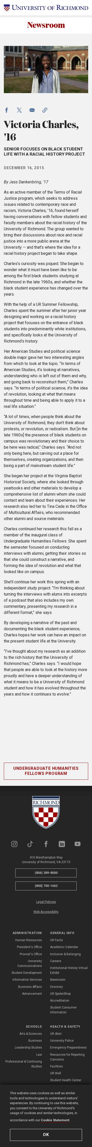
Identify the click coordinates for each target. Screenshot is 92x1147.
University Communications (29, 963)
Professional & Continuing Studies (23, 1064)
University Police (62, 1040)
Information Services (27, 979)
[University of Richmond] (46, 7)
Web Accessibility (46, 912)
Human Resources (28, 940)
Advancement (32, 993)
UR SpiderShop (60, 993)
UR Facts (56, 940)
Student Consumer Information (63, 1010)
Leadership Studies (28, 1047)
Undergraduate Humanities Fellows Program (45, 771)
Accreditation (59, 1000)
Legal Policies (46, 902)
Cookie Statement (55, 1120)
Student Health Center (65, 1080)
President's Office (29, 947)
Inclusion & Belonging (65, 954)
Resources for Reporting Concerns (67, 1057)
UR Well (55, 1073)
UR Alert (56, 1034)
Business (35, 1040)
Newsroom (46, 25)
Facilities (56, 1066)
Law (39, 1054)
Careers (55, 961)
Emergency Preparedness (68, 1047)
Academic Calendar (64, 947)
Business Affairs (30, 987)
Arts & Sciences (30, 1034)
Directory (56, 987)
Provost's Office (31, 954)
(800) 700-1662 (46, 886)
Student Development (27, 973)
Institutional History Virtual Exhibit (69, 970)
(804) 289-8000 (46, 873)
